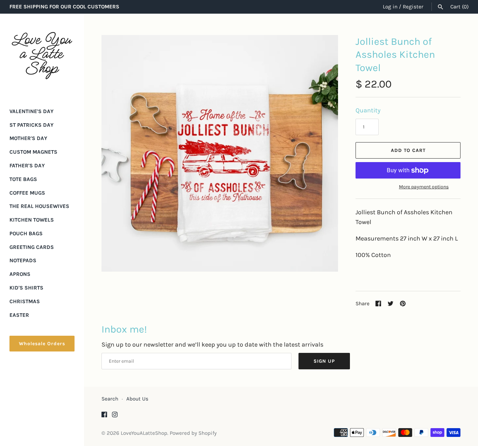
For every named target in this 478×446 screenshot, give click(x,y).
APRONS (19, 274)
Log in (390, 7)
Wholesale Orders (42, 344)
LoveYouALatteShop (144, 433)
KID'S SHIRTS (26, 288)
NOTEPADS (22, 260)
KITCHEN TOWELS (31, 220)
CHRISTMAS (24, 301)
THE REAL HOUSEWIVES (39, 206)
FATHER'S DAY (27, 165)
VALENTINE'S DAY (31, 111)
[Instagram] (115, 416)
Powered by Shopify (193, 433)
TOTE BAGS (23, 179)
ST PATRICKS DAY (31, 125)
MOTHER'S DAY (28, 138)
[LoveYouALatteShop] (42, 55)
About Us (137, 399)
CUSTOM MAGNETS (33, 152)
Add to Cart (408, 150)
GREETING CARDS (31, 247)
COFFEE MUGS (27, 193)
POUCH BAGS (26, 233)
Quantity (368, 110)
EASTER (19, 315)
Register (413, 7)
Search (109, 399)
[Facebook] (104, 416)
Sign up (324, 361)
